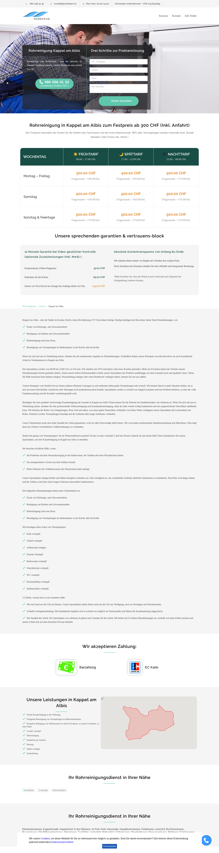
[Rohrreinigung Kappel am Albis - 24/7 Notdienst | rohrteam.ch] (49, 15)
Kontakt (176, 15)
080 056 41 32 (37, 3)
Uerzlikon (29, 790)
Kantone (163, 15)
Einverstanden (109, 846)
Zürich (42, 306)
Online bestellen (121, 101)
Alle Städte (191, 15)
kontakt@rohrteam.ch (65, 3)
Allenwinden (59, 790)
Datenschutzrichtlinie (62, 842)
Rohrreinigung (29, 306)
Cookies (45, 838)
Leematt (43, 790)
